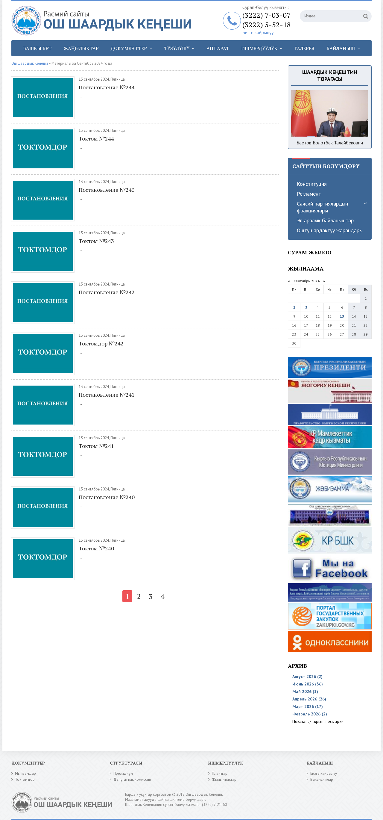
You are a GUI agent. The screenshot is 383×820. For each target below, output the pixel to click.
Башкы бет (37, 48)
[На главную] (104, 21)
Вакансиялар (321, 779)
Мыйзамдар (25, 773)
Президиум (123, 773)
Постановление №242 (107, 292)
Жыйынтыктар (224, 779)
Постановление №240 (107, 497)
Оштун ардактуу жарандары (330, 230)
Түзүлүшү (176, 48)
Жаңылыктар (81, 48)
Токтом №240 (96, 548)
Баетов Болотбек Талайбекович (330, 143)
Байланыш (340, 48)
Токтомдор (25, 779)
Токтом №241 (96, 445)
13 (342, 316)
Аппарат (217, 48)
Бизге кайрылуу (257, 32)
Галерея (304, 48)
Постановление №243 (107, 189)
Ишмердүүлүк (259, 48)
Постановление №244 (107, 87)
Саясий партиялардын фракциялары (322, 207)
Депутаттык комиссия (132, 779)
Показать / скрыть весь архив (319, 721)
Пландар (219, 773)
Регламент (309, 193)
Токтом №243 (96, 240)
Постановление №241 (107, 394)
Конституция (312, 183)
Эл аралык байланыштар (325, 220)
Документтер (129, 48)
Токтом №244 (96, 138)
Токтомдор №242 (101, 343)
